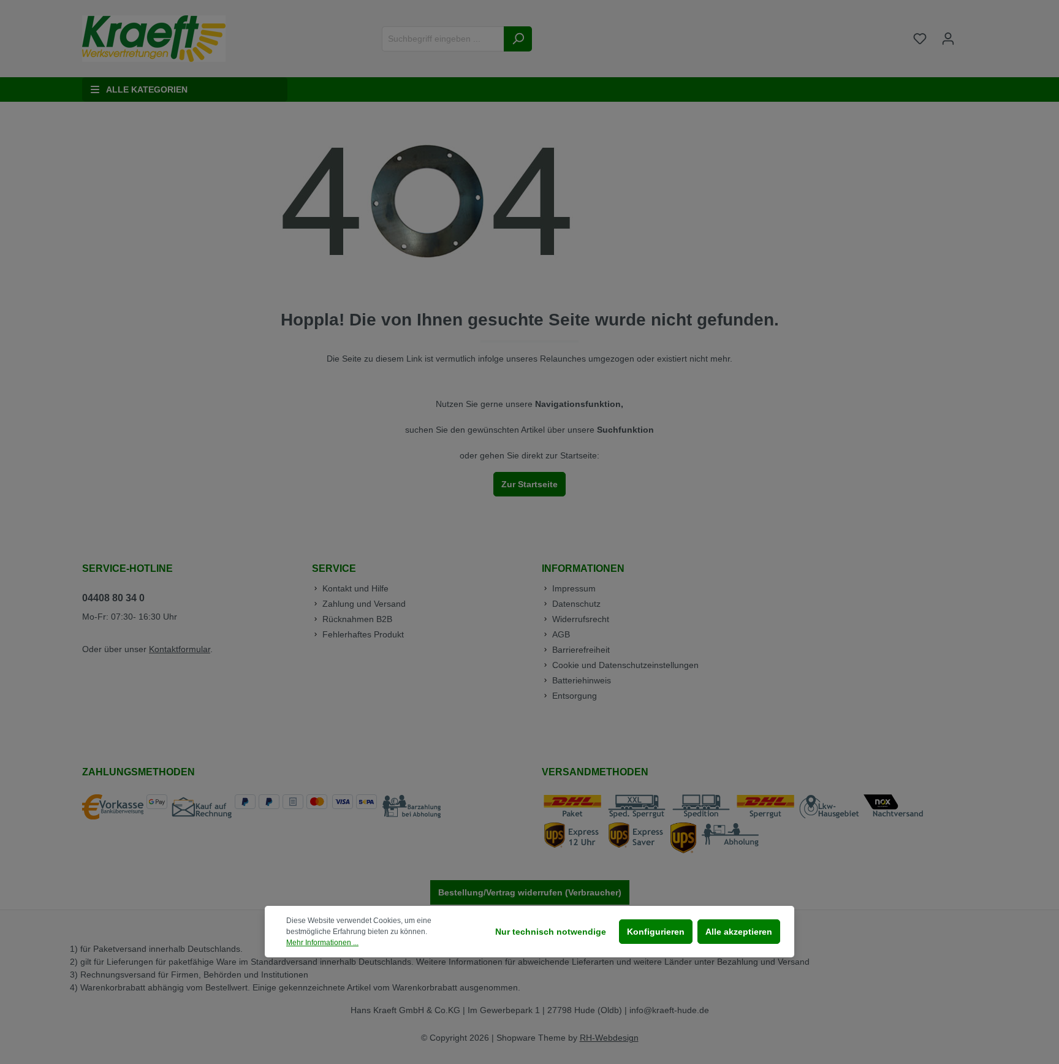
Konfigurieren (656, 932)
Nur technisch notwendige (550, 932)
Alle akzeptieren (738, 932)
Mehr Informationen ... (322, 942)
